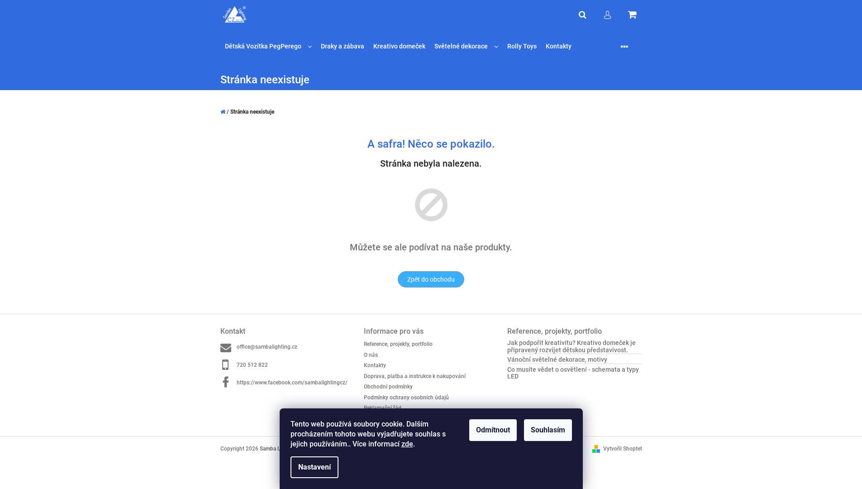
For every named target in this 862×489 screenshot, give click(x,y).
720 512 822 (252, 365)
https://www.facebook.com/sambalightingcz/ (292, 382)
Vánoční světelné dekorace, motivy (557, 359)
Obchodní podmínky (388, 387)
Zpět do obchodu (431, 279)
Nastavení (314, 467)
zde (407, 444)
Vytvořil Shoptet (622, 449)
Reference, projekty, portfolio (398, 344)
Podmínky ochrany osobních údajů (406, 397)
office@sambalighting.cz (267, 347)
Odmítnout (493, 430)
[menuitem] (268, 46)
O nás (371, 355)
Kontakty (375, 365)
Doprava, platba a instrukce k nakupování (415, 376)
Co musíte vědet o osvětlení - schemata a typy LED (573, 373)
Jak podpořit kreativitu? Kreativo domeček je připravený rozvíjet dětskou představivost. (571, 346)
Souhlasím (548, 430)
